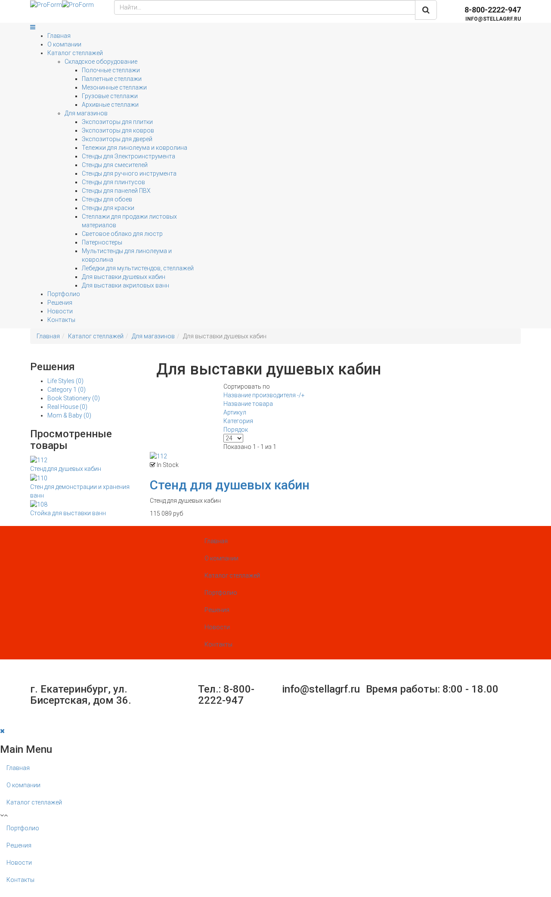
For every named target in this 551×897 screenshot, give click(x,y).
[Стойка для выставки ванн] (38, 504)
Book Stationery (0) (73, 398)
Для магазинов (86, 113)
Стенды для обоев (107, 199)
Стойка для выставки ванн (68, 513)
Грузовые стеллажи (110, 96)
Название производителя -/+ (264, 395)
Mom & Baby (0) (69, 415)
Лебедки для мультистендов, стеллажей (138, 268)
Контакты (61, 319)
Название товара (248, 403)
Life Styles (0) (65, 380)
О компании (64, 44)
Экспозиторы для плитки (117, 121)
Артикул (234, 412)
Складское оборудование (101, 61)
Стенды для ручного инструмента (129, 173)
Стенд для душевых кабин (65, 468)
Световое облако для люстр (122, 233)
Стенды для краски (108, 207)
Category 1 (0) (66, 389)
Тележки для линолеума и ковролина (134, 147)
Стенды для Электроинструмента (128, 156)
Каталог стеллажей (75, 52)
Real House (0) (67, 406)
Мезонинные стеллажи (114, 87)
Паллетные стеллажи (112, 78)
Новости (60, 311)
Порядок (235, 429)
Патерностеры (102, 242)
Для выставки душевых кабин (123, 276)
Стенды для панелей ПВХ (116, 190)
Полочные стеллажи (111, 70)
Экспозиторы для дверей (117, 139)
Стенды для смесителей (115, 164)
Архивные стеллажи (110, 104)
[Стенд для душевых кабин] (38, 459)
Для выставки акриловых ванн (125, 285)
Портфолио (63, 294)
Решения (59, 302)
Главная (59, 35)
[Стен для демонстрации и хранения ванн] (38, 477)
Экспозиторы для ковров (118, 130)
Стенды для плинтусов (113, 182)
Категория (238, 421)
